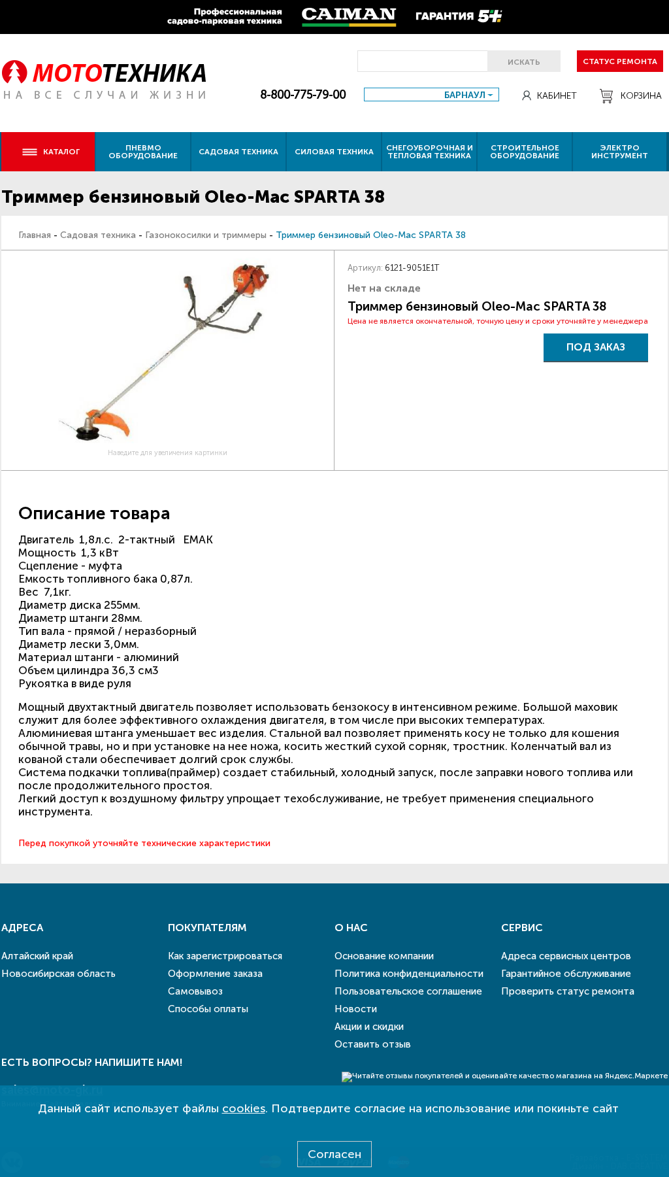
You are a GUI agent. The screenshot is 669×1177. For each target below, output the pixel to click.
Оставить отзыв (372, 1044)
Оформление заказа (215, 974)
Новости (355, 1009)
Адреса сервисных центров (566, 956)
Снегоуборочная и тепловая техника (429, 151)
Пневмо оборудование (143, 151)
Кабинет (557, 95)
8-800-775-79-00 (303, 95)
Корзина (641, 95)
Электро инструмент (619, 151)
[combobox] (431, 94)
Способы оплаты (208, 1009)
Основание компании (384, 956)
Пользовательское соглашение (408, 991)
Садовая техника (238, 151)
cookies (243, 1108)
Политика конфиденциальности (408, 974)
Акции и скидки (369, 1026)
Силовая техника (334, 151)
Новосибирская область (58, 974)
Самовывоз (195, 991)
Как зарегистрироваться (225, 956)
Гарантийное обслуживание (566, 974)
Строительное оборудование (524, 151)
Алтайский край (37, 956)
